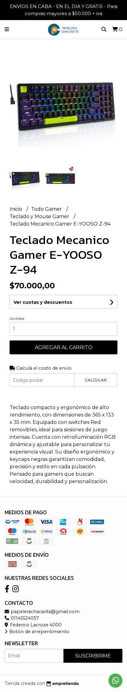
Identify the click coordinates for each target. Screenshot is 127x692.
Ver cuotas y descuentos (43, 302)
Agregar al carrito (63, 347)
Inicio (16, 209)
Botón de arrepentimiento (38, 631)
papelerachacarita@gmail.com (45, 611)
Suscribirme (93, 656)
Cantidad (17, 318)
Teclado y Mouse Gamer (40, 216)
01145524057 (24, 618)
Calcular (96, 380)
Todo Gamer (47, 209)
